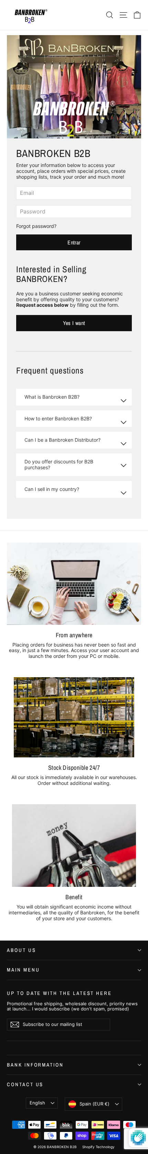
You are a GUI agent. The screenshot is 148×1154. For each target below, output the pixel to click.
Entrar (73, 242)
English (37, 1102)
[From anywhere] (74, 584)
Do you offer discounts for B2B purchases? (58, 464)
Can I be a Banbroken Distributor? (62, 440)
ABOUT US (21, 950)
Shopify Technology (98, 1147)
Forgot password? (36, 226)
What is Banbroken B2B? (52, 397)
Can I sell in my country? (51, 489)
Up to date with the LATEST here (59, 993)
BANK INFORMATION (35, 1064)
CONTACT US (25, 1084)
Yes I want (74, 323)
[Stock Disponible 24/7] (74, 717)
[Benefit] (74, 845)
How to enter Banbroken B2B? (58, 418)
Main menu (23, 969)
